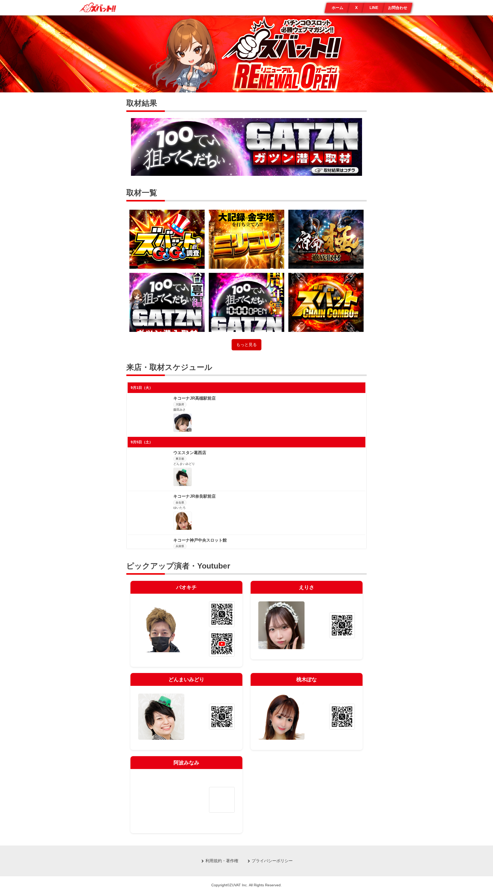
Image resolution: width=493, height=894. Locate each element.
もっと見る (246, 344)
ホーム (337, 7)
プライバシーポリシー (272, 861)
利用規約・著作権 (221, 861)
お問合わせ (397, 7)
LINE (373, 7)
